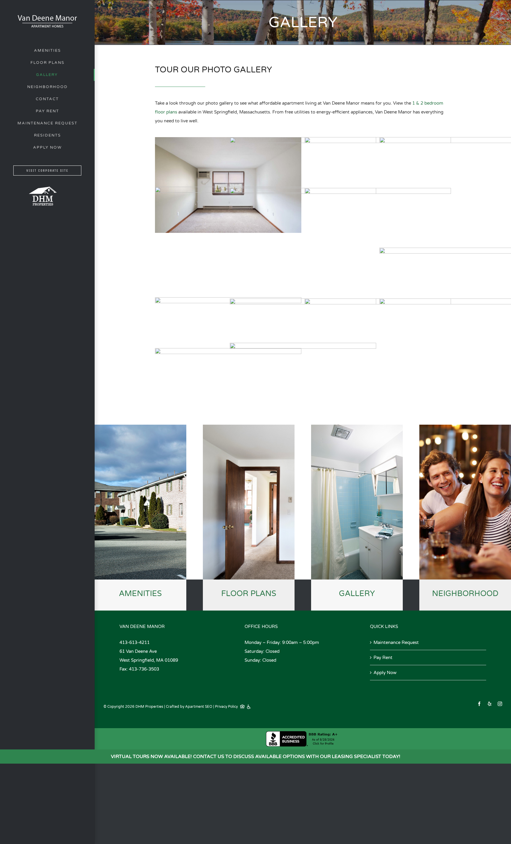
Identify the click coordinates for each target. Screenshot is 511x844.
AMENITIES (140, 593)
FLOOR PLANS (248, 593)
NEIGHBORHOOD (465, 593)
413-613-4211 (134, 642)
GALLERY (357, 593)
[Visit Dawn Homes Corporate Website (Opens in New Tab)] (42, 179)
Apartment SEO (198, 707)
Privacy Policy (226, 707)
